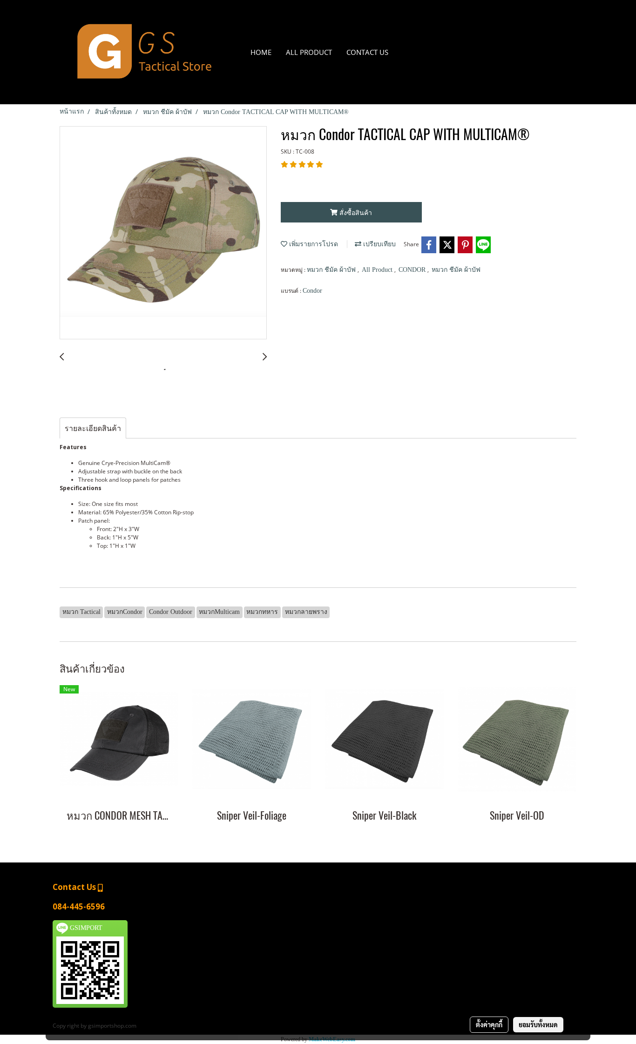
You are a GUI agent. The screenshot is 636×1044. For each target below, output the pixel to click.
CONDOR (413, 269)
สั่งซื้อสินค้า (355, 212)
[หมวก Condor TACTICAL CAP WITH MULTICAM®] (163, 233)
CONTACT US (367, 52)
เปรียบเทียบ (378, 244)
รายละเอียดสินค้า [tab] (93, 428)
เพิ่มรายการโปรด (312, 244)
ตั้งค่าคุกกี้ (489, 1024)
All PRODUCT (309, 52)
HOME (260, 52)
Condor (312, 290)
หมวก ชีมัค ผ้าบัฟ (332, 269)
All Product (378, 269)
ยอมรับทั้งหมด (538, 1024)
